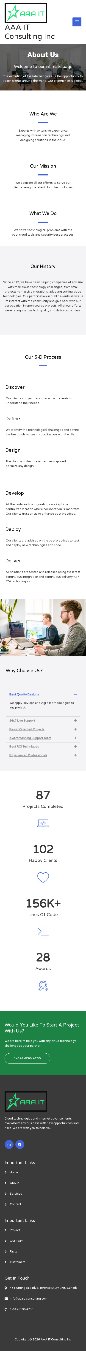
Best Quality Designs (24, 694)
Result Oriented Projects (26, 729)
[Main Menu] (76, 21)
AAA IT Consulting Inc (30, 32)
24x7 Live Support (22, 720)
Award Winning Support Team (30, 738)
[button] (43, 694)
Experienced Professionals (28, 755)
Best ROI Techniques (24, 746)
